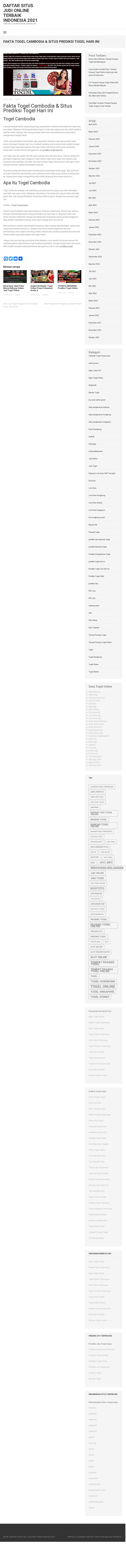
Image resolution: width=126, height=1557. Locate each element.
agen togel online (97, 802)
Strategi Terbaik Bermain (99, 1179)
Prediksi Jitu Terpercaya (99, 1367)
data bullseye (96, 842)
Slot (90, 613)
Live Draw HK (96, 894)
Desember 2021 (95, 323)
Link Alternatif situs (97, 1156)
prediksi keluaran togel (98, 547)
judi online (97, 873)
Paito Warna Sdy (96, 730)
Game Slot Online (96, 1120)
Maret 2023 (93, 212)
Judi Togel (93, 466)
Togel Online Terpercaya (99, 1034)
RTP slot (92, 598)
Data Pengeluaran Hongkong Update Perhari (62, 304)
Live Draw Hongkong (97, 495)
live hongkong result (97, 517)
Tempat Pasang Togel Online (100, 642)
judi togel (97, 878)
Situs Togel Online (96, 1028)
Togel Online (93, 664)
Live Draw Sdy (95, 715)
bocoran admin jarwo (97, 400)
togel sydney (99, 996)
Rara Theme (95, 1537)
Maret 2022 (93, 301)
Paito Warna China (96, 724)
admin (17, 99)
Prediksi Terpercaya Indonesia (102, 1349)
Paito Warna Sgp (96, 733)
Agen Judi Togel (97, 797)
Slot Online (93, 620)
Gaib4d (91, 437)
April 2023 (93, 205)
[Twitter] (10, 259)
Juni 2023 (92, 190)
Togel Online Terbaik (97, 1197)
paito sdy (93, 739)
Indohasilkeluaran (96, 451)
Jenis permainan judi (97, 1126)
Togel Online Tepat (97, 1226)
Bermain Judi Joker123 (98, 1185)
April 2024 (93, 124)
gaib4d (92, 1437)
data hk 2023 (105, 852)
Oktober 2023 (94, 168)
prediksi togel (66, 246)
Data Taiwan (94, 709)
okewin (92, 1508)
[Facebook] (5, 259)
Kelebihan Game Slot (97, 1132)
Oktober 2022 (94, 249)
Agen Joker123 (95, 370)
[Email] (15, 259)
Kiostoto (92, 481)
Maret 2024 (93, 132)
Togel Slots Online (96, 1052)
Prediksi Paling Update (98, 1355)
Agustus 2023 (94, 176)
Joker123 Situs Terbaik (98, 1173)
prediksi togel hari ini (53, 150)
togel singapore (102, 991)
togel (93, 976)
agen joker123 (97, 792)
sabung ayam (94, 606)
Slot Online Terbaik (97, 1069)
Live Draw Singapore (97, 510)
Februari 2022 (94, 308)
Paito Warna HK (96, 914)
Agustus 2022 (94, 264)
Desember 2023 (95, 154)
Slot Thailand (94, 628)
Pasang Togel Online (100, 925)
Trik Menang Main (96, 1238)
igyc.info (106, 862)
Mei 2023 (92, 198)
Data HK (93, 852)
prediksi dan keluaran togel (99, 539)
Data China (93, 695)
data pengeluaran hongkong (100, 414)
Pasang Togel (94, 532)
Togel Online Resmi (97, 1058)
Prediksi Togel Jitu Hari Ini (99, 569)
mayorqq (92, 1443)
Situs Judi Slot (95, 1103)
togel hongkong (102, 981)
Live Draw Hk (94, 712)
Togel (91, 650)
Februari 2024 (94, 139)
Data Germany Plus (97, 698)
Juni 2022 (92, 279)
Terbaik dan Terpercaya (98, 1167)
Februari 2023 (94, 220)
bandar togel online (99, 825)
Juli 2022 (92, 271)
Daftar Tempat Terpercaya (100, 1115)
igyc (92, 863)
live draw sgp (97, 904)
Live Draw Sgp (95, 718)
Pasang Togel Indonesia (99, 1203)
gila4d (91, 1449)
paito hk (92, 745)
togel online (102, 986)
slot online (98, 957)
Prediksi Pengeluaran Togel (99, 554)
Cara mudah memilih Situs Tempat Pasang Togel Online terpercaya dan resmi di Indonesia (103, 72)
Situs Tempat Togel (97, 1097)
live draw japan (95, 756)
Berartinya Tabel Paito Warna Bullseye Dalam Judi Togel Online (13, 288)
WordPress (117, 1537)
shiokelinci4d (94, 1484)
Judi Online (93, 459)
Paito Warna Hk (95, 727)
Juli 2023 (92, 183)
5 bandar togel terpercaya (101, 787)
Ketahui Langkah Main (98, 1220)
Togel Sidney (94, 672)
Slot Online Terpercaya (98, 1040)
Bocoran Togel (95, 1379)
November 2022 (95, 242)
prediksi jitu (96, 931)
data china (111, 842)
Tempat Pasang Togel (97, 635)
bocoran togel (96, 837)
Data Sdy (92, 703)
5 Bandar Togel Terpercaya (99, 356)
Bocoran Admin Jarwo (98, 1075)
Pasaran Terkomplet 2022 (100, 1064)
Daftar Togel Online (97, 1150)
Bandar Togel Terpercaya (101, 831)
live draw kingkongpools (99, 736)
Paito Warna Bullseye (98, 721)
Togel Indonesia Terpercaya (100, 1209)
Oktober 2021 (94, 337)
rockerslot (93, 1496)
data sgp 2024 (95, 759)
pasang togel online (97, 1490)
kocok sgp (93, 750)
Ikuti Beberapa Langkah (99, 1144)
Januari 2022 (94, 315)
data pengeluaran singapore (100, 422)
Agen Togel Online (96, 378)
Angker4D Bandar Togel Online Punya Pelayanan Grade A (41, 288)
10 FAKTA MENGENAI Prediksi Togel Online (68, 287)
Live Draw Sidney (95, 503)
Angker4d (92, 385)
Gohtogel (92, 444)
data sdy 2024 (95, 765)
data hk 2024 (94, 762)
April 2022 (93, 293)
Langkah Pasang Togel (98, 1232)
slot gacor (96, 947)
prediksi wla (93, 583)
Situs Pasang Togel (97, 1109)
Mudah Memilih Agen (98, 1214)
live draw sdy (95, 899)
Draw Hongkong (95, 429)
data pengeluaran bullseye (99, 407)
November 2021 (95, 330)
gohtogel (92, 1472)
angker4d (93, 1414)
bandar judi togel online (101, 813)
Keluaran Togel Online (98, 1361)
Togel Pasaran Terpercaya (100, 1046)
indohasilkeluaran (107, 868)
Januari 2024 (94, 146)
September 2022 (95, 257)
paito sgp (93, 742)
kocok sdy (93, 753)
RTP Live (92, 591)
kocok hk (92, 748)
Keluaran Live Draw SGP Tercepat (102, 473)
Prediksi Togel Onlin (96, 576)
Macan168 (93, 525)
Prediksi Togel (95, 1373)
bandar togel (98, 819)
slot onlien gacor (100, 952)
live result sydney (97, 909)
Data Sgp (92, 706)
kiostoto (92, 1408)
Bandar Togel (94, 392)
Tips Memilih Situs (97, 1162)
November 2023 (95, 161)
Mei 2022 (92, 286)
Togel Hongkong (95, 657)
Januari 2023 (94, 227)
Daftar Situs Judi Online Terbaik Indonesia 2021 (20, 13)
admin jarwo (93, 363)
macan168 (93, 1478)
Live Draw (92, 488)
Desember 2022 (95, 235)
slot (106, 942)
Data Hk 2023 (94, 701)
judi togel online (97, 883)
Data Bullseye (95, 692)
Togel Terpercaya (19, 205)
